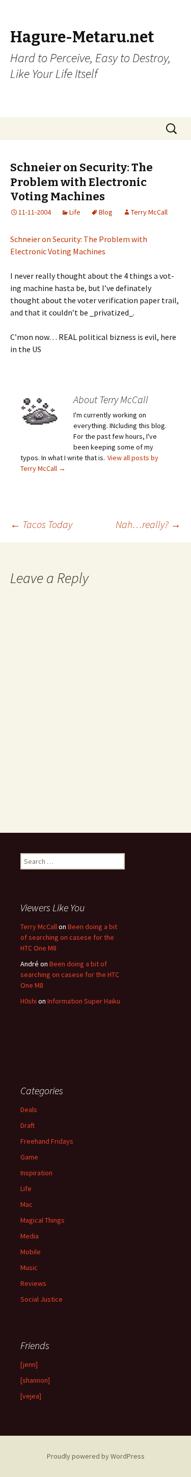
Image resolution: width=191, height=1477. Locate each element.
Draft (27, 1125)
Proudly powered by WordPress (96, 1456)
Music (29, 1267)
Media (29, 1236)
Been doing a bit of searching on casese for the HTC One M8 (68, 937)
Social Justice (41, 1299)
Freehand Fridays (46, 1141)
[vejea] (30, 1396)
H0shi (28, 1001)
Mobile (30, 1251)
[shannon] (35, 1380)
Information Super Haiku (83, 1001)
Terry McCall (149, 212)
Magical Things (42, 1220)
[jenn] (29, 1364)
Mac (26, 1204)
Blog (106, 212)
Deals (28, 1109)
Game (29, 1157)
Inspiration (36, 1172)
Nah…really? (148, 524)
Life (74, 212)
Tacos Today (41, 524)
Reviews (33, 1283)
